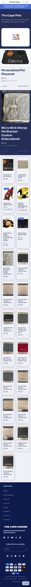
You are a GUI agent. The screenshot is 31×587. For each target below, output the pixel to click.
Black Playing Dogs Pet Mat (22, 233)
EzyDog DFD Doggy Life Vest (8, 204)
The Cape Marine (14, 576)
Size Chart (6, 519)
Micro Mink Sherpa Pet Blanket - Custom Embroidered (7, 271)
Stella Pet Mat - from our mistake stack (8, 444)
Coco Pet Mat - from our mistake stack (22, 388)
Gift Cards (6, 503)
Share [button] (5, 86)
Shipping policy (16, 581)
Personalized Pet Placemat (7, 175)
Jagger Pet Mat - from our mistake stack (22, 444)
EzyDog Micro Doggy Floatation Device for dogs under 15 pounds (8, 236)
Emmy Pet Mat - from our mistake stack (22, 301)
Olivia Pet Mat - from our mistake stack (8, 416)
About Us (6, 499)
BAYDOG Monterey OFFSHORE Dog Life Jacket (23, 205)
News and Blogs (8, 495)
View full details (22, 86)
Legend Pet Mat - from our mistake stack (8, 329)
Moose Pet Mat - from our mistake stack (8, 388)
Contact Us (6, 515)
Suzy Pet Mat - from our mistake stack (22, 416)
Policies (5, 507)
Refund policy (13, 578)
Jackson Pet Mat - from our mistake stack (7, 359)
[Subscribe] (25, 549)
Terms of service (22, 578)
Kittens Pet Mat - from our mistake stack (8, 301)
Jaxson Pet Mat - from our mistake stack (8, 473)
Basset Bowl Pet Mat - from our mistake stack (22, 330)
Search (5, 491)
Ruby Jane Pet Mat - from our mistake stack (22, 359)
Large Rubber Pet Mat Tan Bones (22, 176)
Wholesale (6, 511)
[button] (4, 2)
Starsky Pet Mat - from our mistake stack (23, 270)
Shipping (3, 80)
